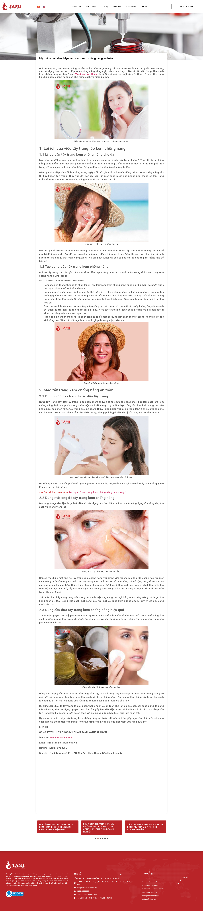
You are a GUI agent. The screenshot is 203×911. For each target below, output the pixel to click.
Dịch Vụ (104, 7)
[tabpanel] (58, 828)
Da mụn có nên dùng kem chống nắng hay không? (97, 492)
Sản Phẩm (131, 7)
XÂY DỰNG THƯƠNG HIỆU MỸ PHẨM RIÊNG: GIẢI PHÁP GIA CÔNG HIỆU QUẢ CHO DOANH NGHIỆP (54, 828)
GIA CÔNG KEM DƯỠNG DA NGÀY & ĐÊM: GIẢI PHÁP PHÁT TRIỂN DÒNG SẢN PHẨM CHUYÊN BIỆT (145, 827)
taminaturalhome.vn (61, 737)
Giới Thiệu (91, 7)
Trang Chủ (76, 7)
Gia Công (117, 7)
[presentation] (95, 838)
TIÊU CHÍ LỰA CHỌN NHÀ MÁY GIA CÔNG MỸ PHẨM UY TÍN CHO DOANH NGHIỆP (101, 827)
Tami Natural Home (86, 74)
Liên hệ (144, 7)
